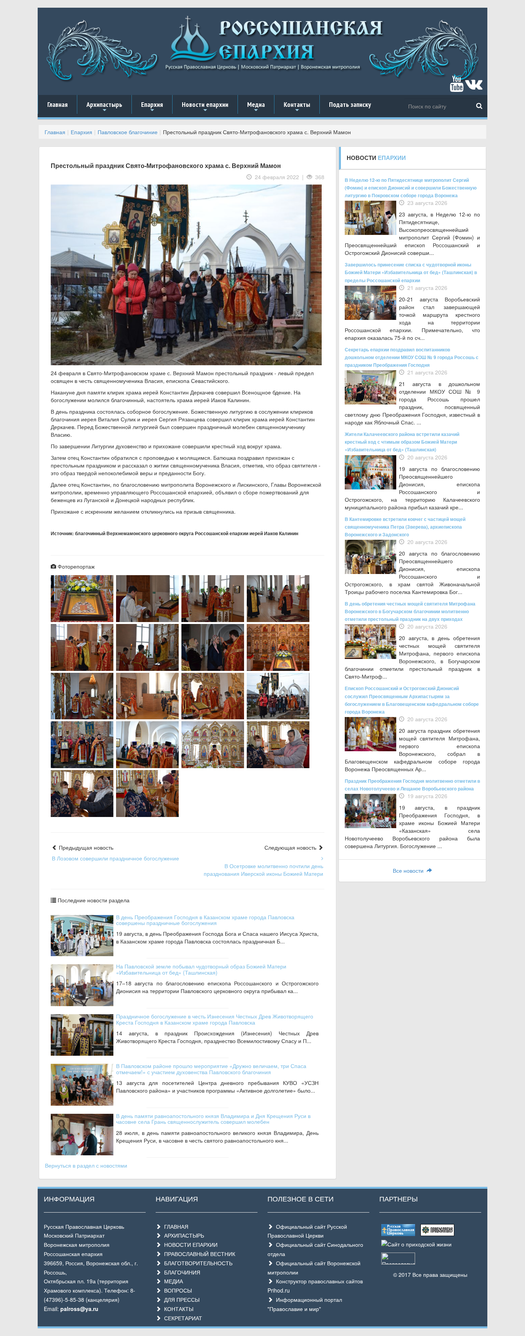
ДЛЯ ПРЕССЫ (180, 1299)
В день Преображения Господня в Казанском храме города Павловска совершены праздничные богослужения (205, 920)
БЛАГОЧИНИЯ (180, 1272)
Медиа (256, 107)
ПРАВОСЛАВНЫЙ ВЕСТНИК (198, 1254)
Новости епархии (205, 107)
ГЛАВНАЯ (174, 1226)
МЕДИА (172, 1281)
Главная (57, 104)
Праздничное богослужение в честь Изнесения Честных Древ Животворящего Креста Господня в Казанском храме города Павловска (214, 1019)
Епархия (152, 107)
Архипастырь (104, 107)
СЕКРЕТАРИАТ (181, 1318)
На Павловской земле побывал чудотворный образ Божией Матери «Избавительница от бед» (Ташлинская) (201, 969)
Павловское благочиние (128, 132)
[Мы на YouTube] (457, 87)
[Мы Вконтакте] (473, 87)
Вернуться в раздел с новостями (86, 1165)
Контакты (297, 107)
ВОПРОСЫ (176, 1290)
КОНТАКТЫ (177, 1309)
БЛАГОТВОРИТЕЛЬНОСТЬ (197, 1263)
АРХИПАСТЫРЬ (182, 1235)
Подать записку (350, 104)
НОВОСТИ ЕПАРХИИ (189, 1244)
